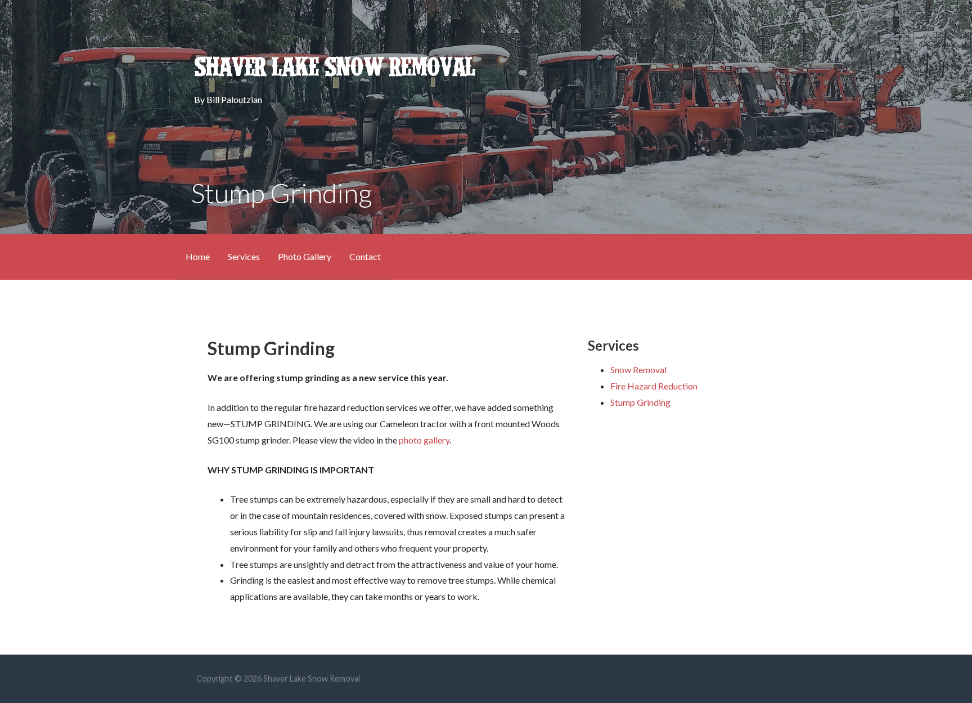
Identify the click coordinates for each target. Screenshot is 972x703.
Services (244, 256)
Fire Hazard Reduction (654, 385)
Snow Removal (638, 369)
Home (198, 256)
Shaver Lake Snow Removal (334, 67)
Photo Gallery (304, 256)
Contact (365, 256)
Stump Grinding (640, 402)
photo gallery (424, 440)
